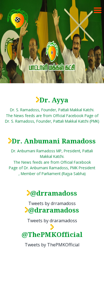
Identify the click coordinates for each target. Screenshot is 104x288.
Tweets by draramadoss (52, 221)
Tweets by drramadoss (52, 203)
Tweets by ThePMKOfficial (52, 245)
